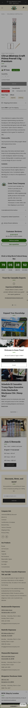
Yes (14, 360)
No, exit (14, 365)
